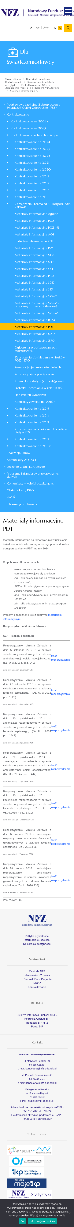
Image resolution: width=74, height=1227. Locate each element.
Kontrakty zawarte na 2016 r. (35, 402)
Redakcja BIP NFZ (37, 1022)
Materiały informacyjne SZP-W (36, 313)
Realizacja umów (18, 453)
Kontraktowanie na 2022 (32, 156)
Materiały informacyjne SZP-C (36, 296)
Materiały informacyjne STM (34, 255)
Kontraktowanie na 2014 (32, 415)
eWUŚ (11, 497)
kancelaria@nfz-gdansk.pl (41, 1068)
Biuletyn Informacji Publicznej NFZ (37, 1014)
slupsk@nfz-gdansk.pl (41, 1100)
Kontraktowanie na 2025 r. (29, 128)
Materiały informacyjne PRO (34, 275)
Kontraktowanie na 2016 (34, 85)
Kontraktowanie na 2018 (32, 183)
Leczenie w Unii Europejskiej (26, 466)
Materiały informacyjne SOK (34, 282)
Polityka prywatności (37, 935)
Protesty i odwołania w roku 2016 (38, 388)
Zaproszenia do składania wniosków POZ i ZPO (40, 358)
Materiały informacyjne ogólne (36, 214)
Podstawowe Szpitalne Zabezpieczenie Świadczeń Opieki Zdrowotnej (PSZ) (33, 106)
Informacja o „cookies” (37, 939)
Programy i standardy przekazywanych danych (33, 475)
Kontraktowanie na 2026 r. (30, 121)
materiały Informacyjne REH (34, 241)
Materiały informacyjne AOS (34, 234)
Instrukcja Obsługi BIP (37, 1018)
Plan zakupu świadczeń (30, 395)
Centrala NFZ (37, 971)
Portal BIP (37, 1026)
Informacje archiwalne (22, 504)
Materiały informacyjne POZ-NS (37, 227)
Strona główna (13, 79)
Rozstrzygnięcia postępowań (34, 374)
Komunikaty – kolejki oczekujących (31, 483)
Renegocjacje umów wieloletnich (38, 367)
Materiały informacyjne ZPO (34, 340)
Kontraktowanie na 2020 (33, 169)
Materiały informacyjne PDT (34, 327)
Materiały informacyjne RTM (35, 320)
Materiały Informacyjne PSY (34, 248)
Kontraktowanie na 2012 (32, 439)
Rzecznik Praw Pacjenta (37, 979)
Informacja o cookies (42, 1221)
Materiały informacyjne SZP (34, 289)
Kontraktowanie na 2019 (32, 176)
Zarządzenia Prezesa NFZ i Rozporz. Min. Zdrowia (32, 87)
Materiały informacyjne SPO (34, 262)
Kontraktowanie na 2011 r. (33, 446)
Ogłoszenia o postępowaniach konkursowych (36, 348)
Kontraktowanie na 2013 (32, 422)
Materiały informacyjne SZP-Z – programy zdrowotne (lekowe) (37, 304)
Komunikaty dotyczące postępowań (39, 381)
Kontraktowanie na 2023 (32, 149)
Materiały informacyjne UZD (35, 334)
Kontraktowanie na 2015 (32, 408)
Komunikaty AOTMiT (21, 460)
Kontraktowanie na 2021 (32, 162)
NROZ (37, 983)
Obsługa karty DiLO (20, 490)
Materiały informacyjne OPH (34, 269)
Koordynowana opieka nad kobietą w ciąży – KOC (41, 430)
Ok (22, 1221)
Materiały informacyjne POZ (34, 220)
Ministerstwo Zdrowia (37, 975)
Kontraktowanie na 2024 (32, 142)
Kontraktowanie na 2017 (32, 190)
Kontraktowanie (13, 82)
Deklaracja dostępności (37, 943)
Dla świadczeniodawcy (38, 79)
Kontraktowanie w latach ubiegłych (35, 135)
